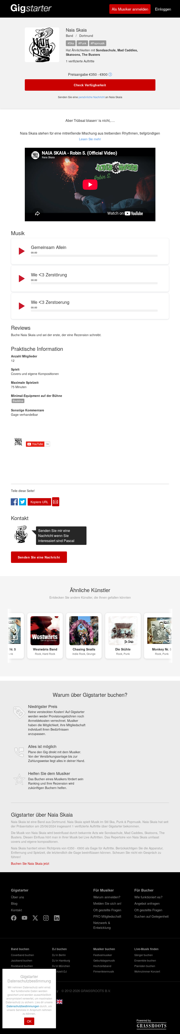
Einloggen (163, 9)
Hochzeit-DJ (59, 971)
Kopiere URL (39, 502)
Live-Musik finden (146, 949)
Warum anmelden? (106, 897)
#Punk (82, 43)
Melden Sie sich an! (107, 903)
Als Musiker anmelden (130, 9)
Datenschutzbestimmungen (23, 1006)
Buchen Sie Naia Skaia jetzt (30, 863)
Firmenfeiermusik (103, 971)
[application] (90, 251)
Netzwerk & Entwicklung (102, 925)
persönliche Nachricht (92, 97)
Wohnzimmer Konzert (147, 971)
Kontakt (16, 910)
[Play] (21, 251)
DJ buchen (59, 949)
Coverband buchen (22, 955)
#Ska (71, 43)
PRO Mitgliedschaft (107, 916)
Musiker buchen (104, 949)
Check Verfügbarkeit (90, 85)
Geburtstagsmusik (104, 960)
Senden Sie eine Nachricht (39, 557)
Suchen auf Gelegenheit (151, 916)
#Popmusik (97, 43)
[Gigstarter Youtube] (25, 918)
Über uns (17, 897)
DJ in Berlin (59, 955)
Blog (14, 903)
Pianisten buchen (144, 966)
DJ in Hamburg (61, 960)
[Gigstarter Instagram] (46, 918)
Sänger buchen (143, 955)
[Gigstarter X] (35, 918)
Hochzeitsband (102, 966)
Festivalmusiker (102, 955)
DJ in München (61, 966)
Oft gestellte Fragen (107, 910)
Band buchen (20, 949)
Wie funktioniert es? (148, 897)
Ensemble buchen (145, 960)
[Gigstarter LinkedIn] (56, 918)
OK (29, 1021)
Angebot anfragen (147, 903)
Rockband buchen (22, 966)
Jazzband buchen (21, 960)
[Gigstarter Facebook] (14, 918)
